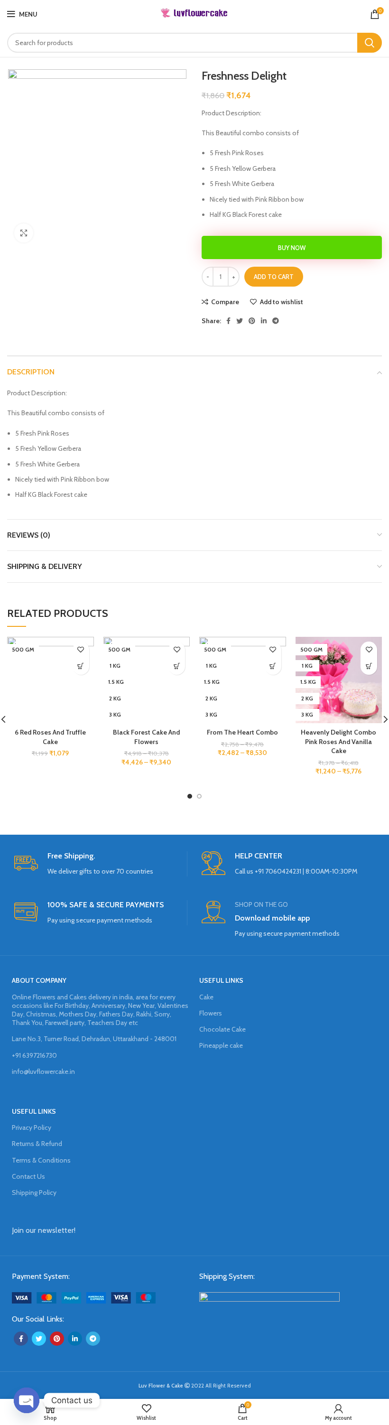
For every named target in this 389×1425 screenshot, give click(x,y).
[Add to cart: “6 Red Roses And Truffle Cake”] (81, 666)
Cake (206, 997)
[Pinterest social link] (252, 321)
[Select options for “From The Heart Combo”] (273, 666)
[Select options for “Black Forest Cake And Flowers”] (176, 666)
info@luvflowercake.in (43, 1071)
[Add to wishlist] (81, 650)
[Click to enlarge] (23, 233)
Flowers (210, 1013)
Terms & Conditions (41, 1160)
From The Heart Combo (242, 732)
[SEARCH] (369, 43)
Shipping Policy (34, 1192)
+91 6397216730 (34, 1055)
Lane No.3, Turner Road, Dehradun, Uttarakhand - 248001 (94, 1038)
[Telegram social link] (275, 321)
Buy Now (292, 247)
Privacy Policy (31, 1127)
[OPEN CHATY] (26, 1400)
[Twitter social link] (239, 321)
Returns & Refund (37, 1143)
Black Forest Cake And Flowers (146, 737)
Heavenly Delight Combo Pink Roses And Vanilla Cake (338, 741)
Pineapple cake (221, 1045)
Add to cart (274, 276)
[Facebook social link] (228, 321)
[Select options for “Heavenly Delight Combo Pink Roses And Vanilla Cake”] (369, 666)
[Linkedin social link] (263, 321)
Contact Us (28, 1176)
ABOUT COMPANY (39, 980)
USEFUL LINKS (221, 980)
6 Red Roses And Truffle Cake (50, 737)
